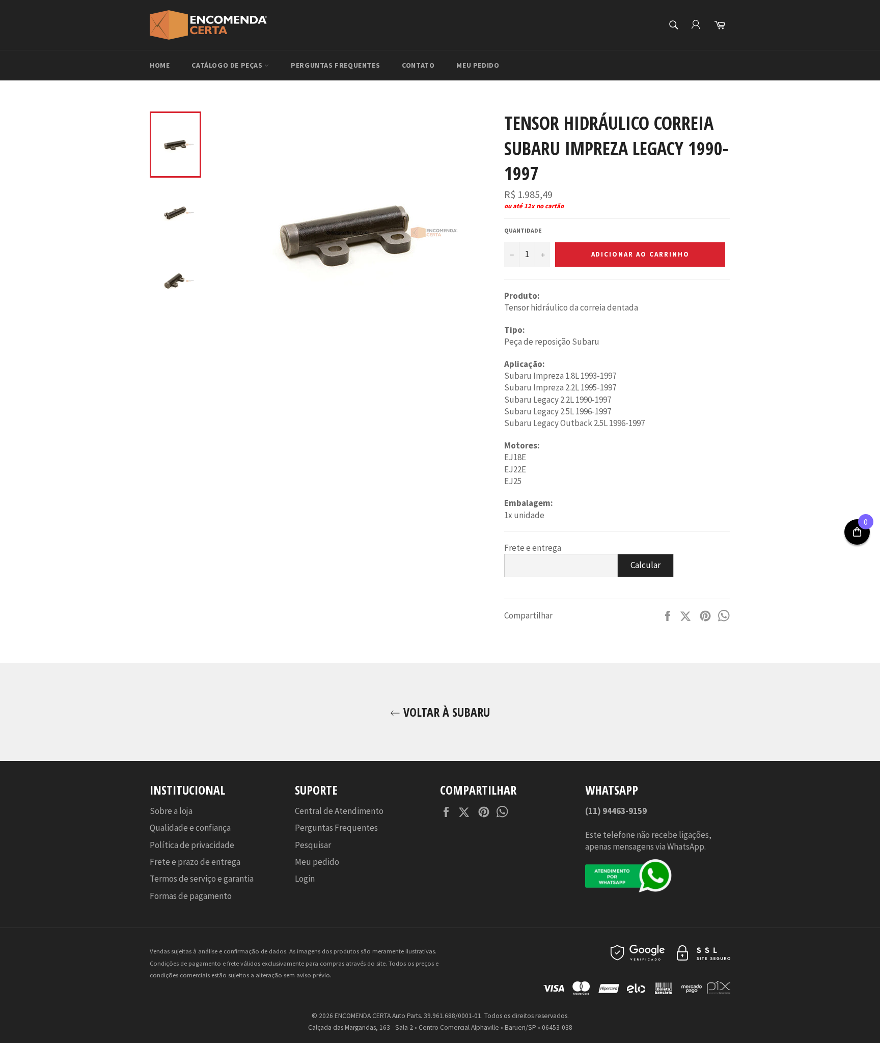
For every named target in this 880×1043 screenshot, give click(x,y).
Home (160, 65)
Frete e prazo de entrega (195, 861)
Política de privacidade (192, 845)
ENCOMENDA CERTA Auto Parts (378, 1015)
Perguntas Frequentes (335, 65)
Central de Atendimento (339, 810)
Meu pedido (477, 65)
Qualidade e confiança (190, 827)
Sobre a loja (171, 810)
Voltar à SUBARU (445, 711)
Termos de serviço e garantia (202, 878)
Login (305, 878)
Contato (418, 65)
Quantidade (523, 230)
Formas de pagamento (191, 895)
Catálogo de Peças (227, 65)
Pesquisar (313, 845)
